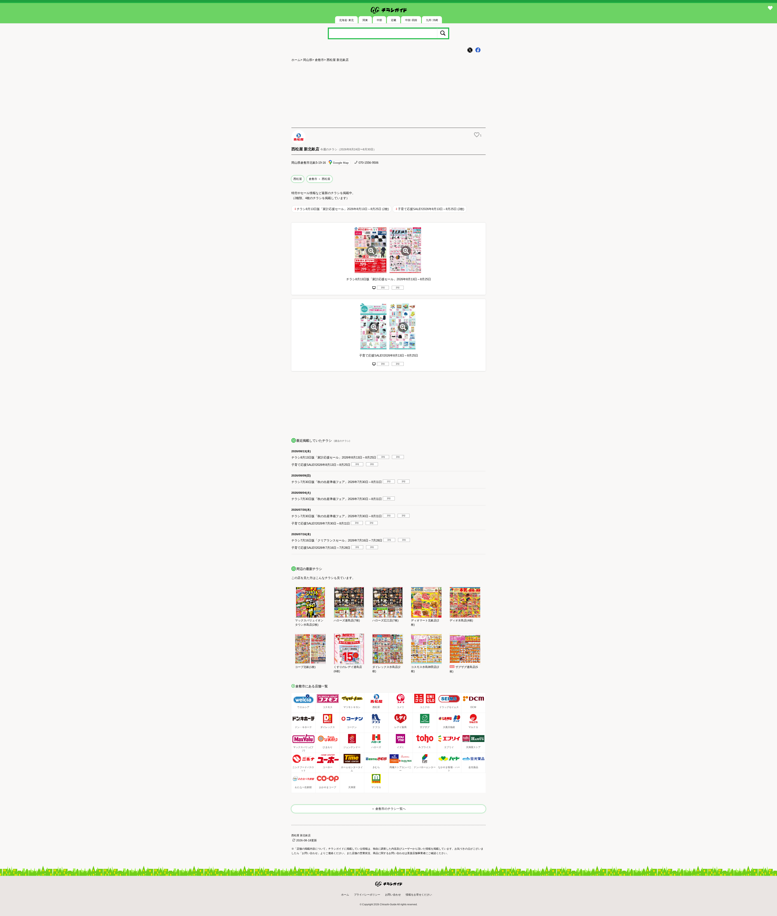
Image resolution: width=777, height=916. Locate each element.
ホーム (295, 60)
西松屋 (297, 178)
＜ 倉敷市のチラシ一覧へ (389, 808)
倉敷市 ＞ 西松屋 (319, 178)
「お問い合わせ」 (309, 853)
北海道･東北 (346, 20)
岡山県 (307, 60)
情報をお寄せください (419, 894)
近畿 (393, 20)
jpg (383, 287)
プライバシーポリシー (367, 894)
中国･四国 (411, 20)
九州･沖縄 (432, 20)
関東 (365, 20)
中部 (379, 20)
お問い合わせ (393, 894)
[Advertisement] (388, 95)
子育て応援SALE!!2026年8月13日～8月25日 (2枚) (431, 209)
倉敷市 (319, 60)
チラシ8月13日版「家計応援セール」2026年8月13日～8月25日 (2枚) (343, 209)
